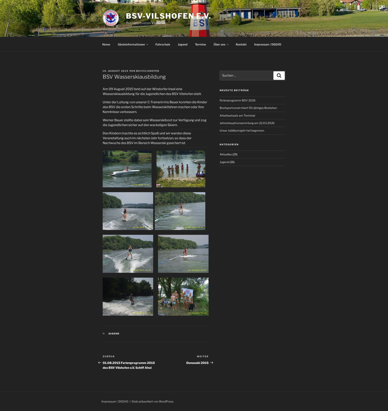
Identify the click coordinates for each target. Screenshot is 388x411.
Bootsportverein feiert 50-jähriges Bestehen (248, 108)
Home (106, 44)
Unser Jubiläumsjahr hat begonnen (242, 130)
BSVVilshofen (147, 71)
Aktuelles (226, 154)
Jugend (182, 44)
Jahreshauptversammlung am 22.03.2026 (247, 123)
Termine (200, 44)
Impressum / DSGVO (267, 44)
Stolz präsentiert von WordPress (152, 401)
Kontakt (241, 44)
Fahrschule (162, 44)
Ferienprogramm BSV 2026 (237, 100)
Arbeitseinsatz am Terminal (237, 115)
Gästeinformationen (131, 44)
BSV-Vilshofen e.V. (168, 16)
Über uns (219, 44)
